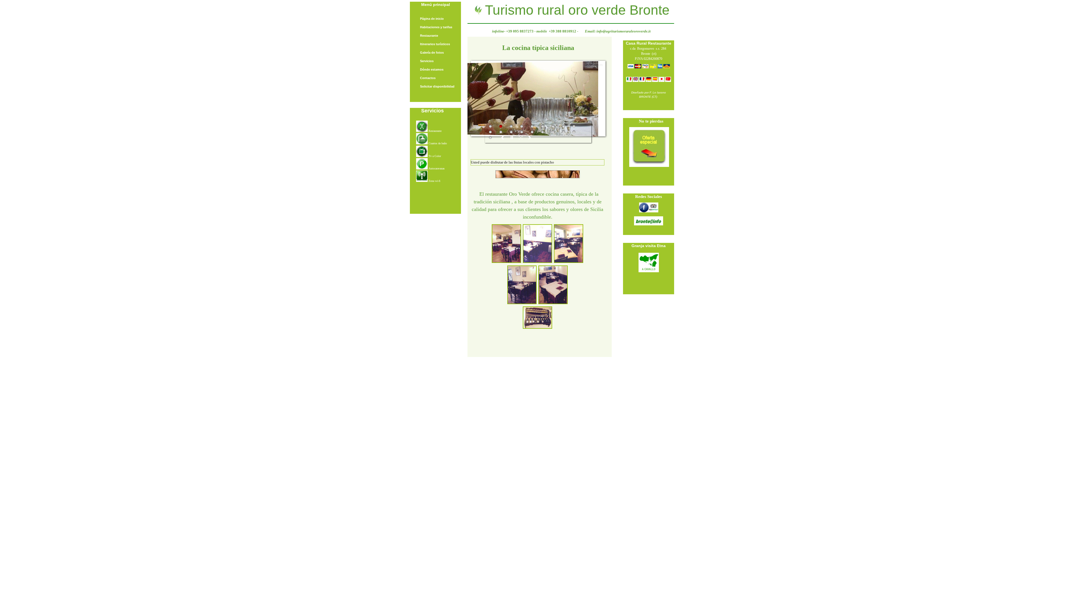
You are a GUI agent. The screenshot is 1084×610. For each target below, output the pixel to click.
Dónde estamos (431, 69)
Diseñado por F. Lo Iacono (648, 92)
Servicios (427, 61)
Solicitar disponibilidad (437, 86)
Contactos (428, 78)
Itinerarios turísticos (435, 44)
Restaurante (429, 35)
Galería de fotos (432, 52)
